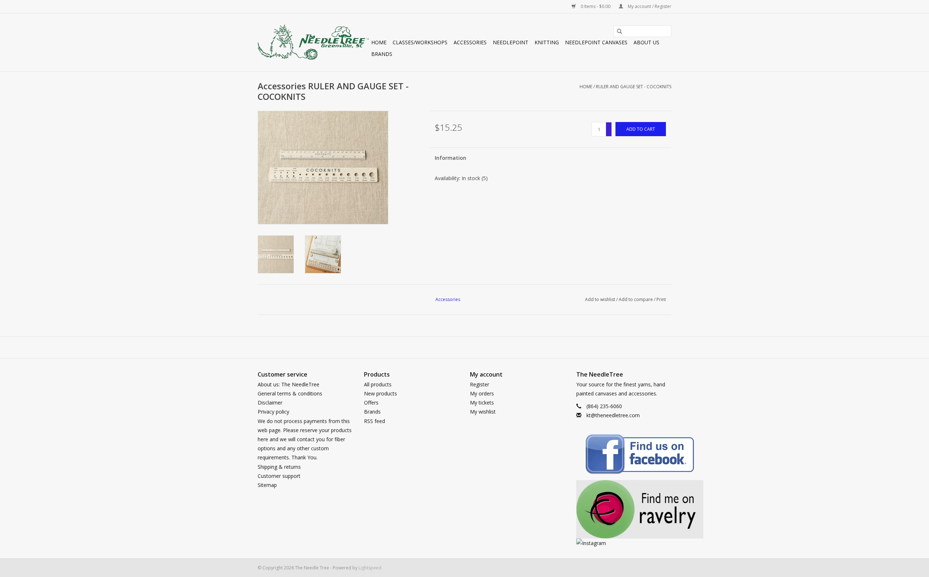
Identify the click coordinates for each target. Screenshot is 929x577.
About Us (646, 42)
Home (378, 42)
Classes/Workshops (420, 42)
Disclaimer (270, 402)
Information (450, 157)
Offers (371, 402)
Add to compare (636, 299)
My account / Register (649, 6)
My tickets (482, 402)
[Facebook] (624, 455)
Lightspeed (370, 568)
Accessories (470, 42)
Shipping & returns (279, 466)
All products (378, 384)
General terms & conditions (290, 393)
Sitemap (267, 484)
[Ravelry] (624, 509)
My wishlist (483, 411)
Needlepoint (510, 42)
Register (479, 384)
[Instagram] (624, 543)
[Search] (617, 31)
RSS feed (374, 421)
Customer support (279, 475)
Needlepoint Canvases (596, 42)
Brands (381, 53)
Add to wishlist (600, 299)
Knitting (547, 42)
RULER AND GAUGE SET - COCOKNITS (633, 87)
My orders (482, 393)
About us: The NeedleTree (288, 384)
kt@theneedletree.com (613, 415)
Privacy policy (273, 411)
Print (661, 299)
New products (380, 393)
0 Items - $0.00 (595, 6)
